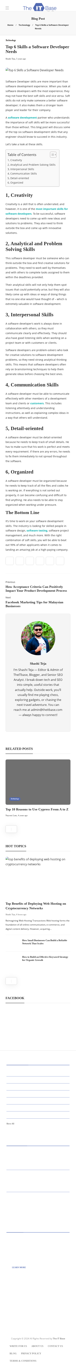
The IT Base (59, 1338)
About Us (37, 1346)
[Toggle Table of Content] (51, 155)
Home (10, 25)
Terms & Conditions (23, 1360)
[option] (38, 789)
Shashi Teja (10, 914)
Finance (38, 1114)
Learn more (19, 1267)
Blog (13, 1353)
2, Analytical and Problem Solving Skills (32, 164)
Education (38, 1107)
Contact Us (55, 1346)
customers (37, 403)
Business (38, 1086)
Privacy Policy (31, 1353)
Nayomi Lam (11, 815)
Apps (38, 1079)
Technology (24, 25)
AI (38, 1072)
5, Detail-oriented (18, 178)
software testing (37, 530)
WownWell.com (25, 1308)
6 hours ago (21, 914)
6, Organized (15, 182)
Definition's (38, 1100)
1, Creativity (15, 160)
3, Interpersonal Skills (21, 169)
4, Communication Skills (22, 173)
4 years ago (23, 815)
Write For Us (18, 1346)
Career (38, 1093)
